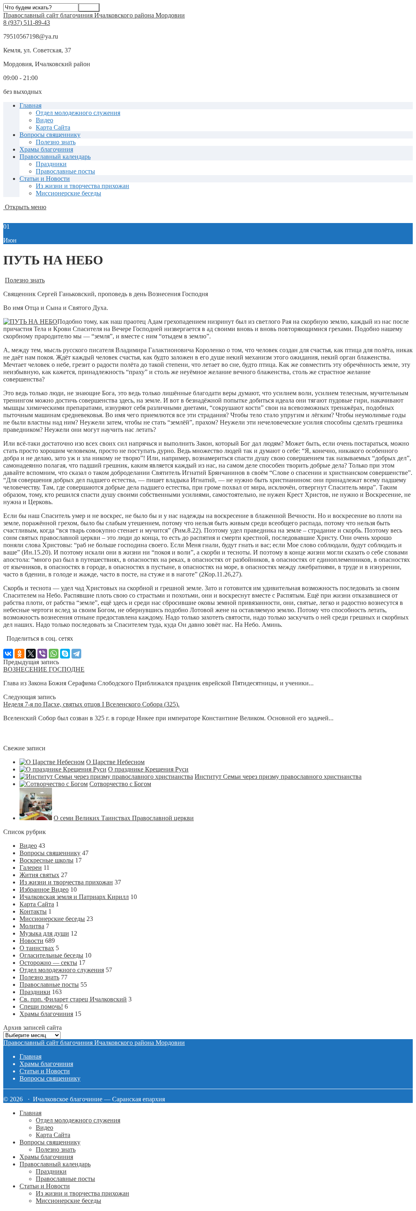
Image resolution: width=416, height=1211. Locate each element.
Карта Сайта (53, 127)
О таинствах (37, 948)
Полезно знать (56, 142)
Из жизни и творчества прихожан (82, 185)
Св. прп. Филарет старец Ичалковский (73, 999)
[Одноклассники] (19, 654)
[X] (31, 654)
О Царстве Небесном (115, 761)
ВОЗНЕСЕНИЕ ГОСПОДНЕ (43, 669)
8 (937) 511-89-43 (26, 22)
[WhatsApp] (53, 654)
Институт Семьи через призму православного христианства (278, 776)
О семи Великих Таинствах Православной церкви (124, 818)
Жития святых (39, 874)
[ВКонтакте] (8, 654)
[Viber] (42, 654)
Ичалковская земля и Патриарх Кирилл (74, 896)
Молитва (32, 926)
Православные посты (65, 171)
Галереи (31, 867)
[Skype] (65, 654)
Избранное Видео (44, 889)
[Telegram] (76, 654)
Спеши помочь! (41, 1006)
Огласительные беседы (51, 955)
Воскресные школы (47, 860)
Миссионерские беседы (68, 193)
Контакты (33, 911)
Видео (44, 120)
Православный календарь (55, 156)
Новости (31, 940)
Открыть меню (24, 207)
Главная (30, 105)
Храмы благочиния (46, 149)
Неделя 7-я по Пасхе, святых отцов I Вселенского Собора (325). (91, 704)
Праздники (51, 163)
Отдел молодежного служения (78, 112)
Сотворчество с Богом (120, 783)
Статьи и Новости (45, 178)
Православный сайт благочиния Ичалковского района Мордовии (94, 15)
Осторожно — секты (48, 962)
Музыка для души (44, 933)
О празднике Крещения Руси (148, 769)
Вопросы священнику (50, 134)
